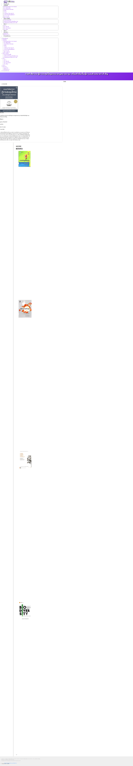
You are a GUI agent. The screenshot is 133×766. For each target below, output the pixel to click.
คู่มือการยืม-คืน (7, 17)
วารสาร (5, 12)
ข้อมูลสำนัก (6, 33)
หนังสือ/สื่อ (6, 5)
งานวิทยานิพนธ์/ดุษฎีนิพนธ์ (9, 14)
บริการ (5, 24)
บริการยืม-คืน (6, 26)
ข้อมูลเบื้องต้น (6, 4)
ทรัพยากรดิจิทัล (7, 18)
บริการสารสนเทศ (7, 28)
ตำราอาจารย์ (6, 16)
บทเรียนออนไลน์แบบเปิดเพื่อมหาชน (11, 21)
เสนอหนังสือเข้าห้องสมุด (8, 9)
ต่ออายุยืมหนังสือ (7, 8)
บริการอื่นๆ (6, 29)
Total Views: (4, 763)
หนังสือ (5, 10)
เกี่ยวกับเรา (6, 32)
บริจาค (5, 30)
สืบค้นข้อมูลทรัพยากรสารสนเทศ (10, 6)
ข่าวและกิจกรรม (7, 36)
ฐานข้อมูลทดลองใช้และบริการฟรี (10, 22)
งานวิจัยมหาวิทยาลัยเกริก (9, 13)
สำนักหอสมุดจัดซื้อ (7, 20)
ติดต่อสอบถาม (6, 34)
